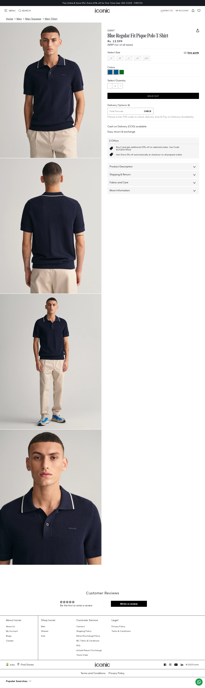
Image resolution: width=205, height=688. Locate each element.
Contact (80, 626)
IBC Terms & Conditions (87, 641)
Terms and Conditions (93, 673)
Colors (111, 67)
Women (44, 631)
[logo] (102, 11)
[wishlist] (198, 10)
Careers (10, 641)
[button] (10, 10)
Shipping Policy (84, 631)
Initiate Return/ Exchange (89, 650)
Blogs (9, 636)
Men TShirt (51, 18)
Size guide (193, 52)
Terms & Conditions (121, 631)
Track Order (82, 655)
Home (9, 18)
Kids (43, 636)
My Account (12, 631)
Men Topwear (33, 18)
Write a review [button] (129, 603)
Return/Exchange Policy (88, 636)
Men (19, 18)
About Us (10, 626)
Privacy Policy (118, 626)
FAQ (78, 645)
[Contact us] (199, 682)
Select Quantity (116, 80)
